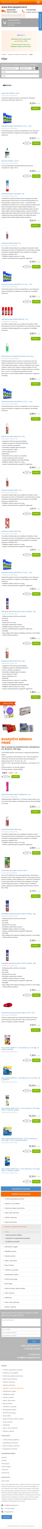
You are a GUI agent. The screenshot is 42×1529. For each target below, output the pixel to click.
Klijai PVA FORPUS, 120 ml (10, 161)
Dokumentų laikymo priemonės (15, 1208)
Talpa (4, 76)
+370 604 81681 (9, 1508)
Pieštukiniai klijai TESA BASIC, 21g (12, 194)
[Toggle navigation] (38, 2)
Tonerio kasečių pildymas (11, 1440)
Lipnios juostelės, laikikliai (14, 1235)
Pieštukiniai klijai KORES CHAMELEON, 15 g (15, 794)
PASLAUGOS (5, 1464)
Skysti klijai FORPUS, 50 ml (10, 93)
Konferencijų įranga (11, 1279)
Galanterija (8, 1297)
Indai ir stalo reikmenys (12, 1302)
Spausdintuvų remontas (10, 1443)
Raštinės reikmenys (11, 1217)
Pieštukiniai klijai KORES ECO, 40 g (13, 661)
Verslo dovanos (9, 1293)
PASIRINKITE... (35, 108)
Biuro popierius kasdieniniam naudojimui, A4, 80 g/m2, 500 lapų (20, 748)
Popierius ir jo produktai (12, 1203)
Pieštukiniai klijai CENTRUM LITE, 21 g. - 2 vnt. (17, 401)
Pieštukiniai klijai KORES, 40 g (11, 829)
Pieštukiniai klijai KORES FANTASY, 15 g (14, 319)
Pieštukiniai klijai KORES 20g (11, 531)
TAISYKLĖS (4, 1470)
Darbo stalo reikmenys (12, 1213)
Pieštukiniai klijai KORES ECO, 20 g (13, 436)
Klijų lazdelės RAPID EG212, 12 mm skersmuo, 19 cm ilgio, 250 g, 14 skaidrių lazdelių (20, 1169)
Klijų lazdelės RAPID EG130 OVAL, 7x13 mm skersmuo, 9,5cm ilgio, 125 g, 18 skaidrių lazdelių (19, 1139)
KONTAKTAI (5, 1473)
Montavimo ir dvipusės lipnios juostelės (18, 1238)
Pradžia (3, 54)
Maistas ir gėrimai (10, 1307)
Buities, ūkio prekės (11, 1260)
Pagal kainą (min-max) (9, 68)
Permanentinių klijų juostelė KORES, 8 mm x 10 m (18, 1013)
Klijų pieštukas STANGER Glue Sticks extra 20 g (17, 356)
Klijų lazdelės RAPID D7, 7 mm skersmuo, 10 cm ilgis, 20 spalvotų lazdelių (20, 1048)
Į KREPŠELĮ (36, 143)
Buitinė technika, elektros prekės (15, 1288)
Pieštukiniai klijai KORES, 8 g (11, 243)
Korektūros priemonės (12, 1241)
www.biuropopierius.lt (14, 7)
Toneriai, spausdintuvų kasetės (14, 1199)
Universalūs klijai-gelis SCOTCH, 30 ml (14, 870)
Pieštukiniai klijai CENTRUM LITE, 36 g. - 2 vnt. (17, 572)
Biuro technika (9, 1265)
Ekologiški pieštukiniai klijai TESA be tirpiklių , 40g (18, 914)
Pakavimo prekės (10, 1256)
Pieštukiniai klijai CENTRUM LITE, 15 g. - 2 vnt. (17, 284)
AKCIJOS (4, 1457)
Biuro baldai (8, 1284)
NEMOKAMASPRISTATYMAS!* (12, 11)
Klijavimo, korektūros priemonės (17, 54)
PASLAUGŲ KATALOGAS (21, 1189)
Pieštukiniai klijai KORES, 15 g (11, 490)
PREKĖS (3, 1460)
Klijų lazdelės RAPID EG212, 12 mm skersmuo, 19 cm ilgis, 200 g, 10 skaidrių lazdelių (20, 1109)
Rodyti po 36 (24, 68)
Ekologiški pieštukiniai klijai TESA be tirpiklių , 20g (18, 963)
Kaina (4, 72)
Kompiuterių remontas (10, 1449)
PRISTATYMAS (6, 1467)
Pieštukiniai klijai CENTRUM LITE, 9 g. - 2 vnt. (16, 126)
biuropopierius (8, 1512)
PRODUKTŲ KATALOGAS (21, 1194)
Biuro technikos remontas (11, 1446)
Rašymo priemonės (11, 1222)
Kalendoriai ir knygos (11, 1247)
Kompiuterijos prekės (11, 1274)
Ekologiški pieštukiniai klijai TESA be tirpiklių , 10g (18, 611)
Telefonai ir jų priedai (11, 1270)
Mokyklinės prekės (10, 1251)
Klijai (31, 54)
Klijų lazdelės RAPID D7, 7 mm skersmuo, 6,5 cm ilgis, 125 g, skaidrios (20, 1078)
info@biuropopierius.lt (29, 1357)
